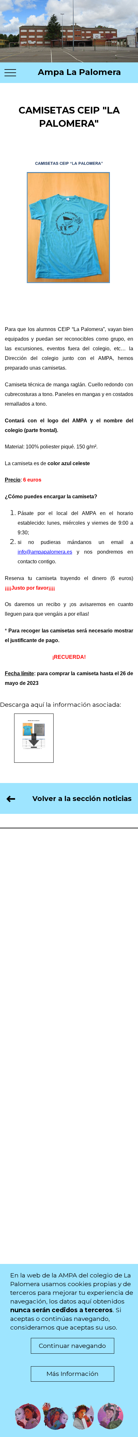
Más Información (73, 1373)
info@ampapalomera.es (45, 552)
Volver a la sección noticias (73, 798)
